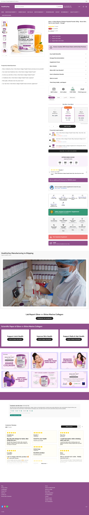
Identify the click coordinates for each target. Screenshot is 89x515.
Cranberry (65, 97)
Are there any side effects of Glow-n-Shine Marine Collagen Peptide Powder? (18, 74)
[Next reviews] (86, 172)
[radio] (55, 113)
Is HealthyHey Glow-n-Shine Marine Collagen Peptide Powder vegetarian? (18, 77)
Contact (57, 12)
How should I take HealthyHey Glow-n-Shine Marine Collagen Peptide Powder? (19, 71)
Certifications (4, 489)
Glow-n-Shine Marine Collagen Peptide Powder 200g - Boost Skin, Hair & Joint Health (71, 132)
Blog (2, 485)
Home (2, 12)
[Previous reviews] (49, 172)
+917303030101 (64, 188)
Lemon (58, 97)
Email (59, 188)
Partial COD (3, 491)
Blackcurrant (72, 97)
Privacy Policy (4, 487)
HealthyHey (7, 511)
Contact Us (3, 494)
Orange (51, 97)
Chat (56, 188)
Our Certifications (6, 15)
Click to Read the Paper (15, 339)
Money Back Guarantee (6, 496)
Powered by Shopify (13, 511)
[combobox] (39, 6)
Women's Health (22, 12)
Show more (43, 463)
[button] (51, 26)
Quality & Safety (74, 12)
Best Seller (30, 12)
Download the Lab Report (44, 318)
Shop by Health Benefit (10, 12)
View (63, 230)
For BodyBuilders (50, 12)
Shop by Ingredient (38, 12)
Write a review (69, 426)
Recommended (64, 12)
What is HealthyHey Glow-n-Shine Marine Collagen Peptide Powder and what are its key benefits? (23, 69)
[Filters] (79, 426)
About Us (3, 492)
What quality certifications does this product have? (13, 80)
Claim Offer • (68, 151)
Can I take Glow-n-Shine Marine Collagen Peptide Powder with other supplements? (19, 83)
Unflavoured (51, 99)
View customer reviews (15, 415)
